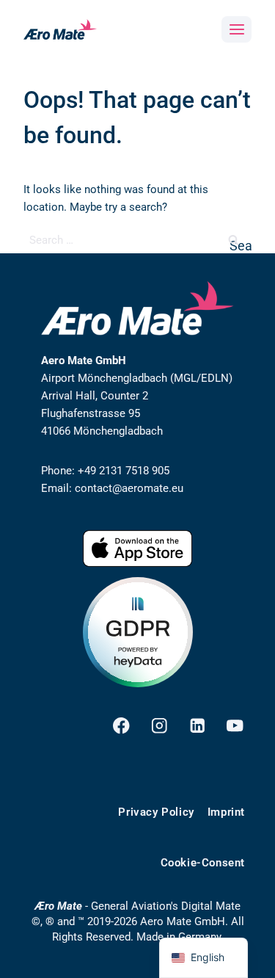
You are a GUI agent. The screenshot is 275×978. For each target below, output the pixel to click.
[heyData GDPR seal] (138, 632)
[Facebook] (121, 725)
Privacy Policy (156, 812)
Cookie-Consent (203, 862)
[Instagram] (159, 725)
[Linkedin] (196, 725)
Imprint (226, 812)
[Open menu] (236, 29)
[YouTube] (235, 725)
